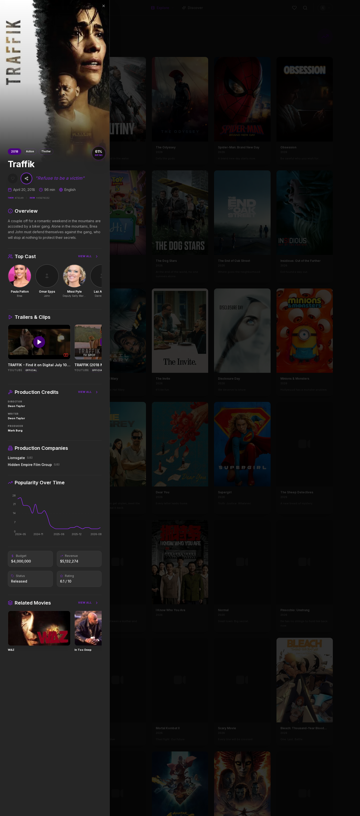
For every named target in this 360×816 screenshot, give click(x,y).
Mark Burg (15, 430)
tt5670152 (42, 198)
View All (85, 256)
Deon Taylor (16, 406)
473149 (19, 198)
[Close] (104, 6)
